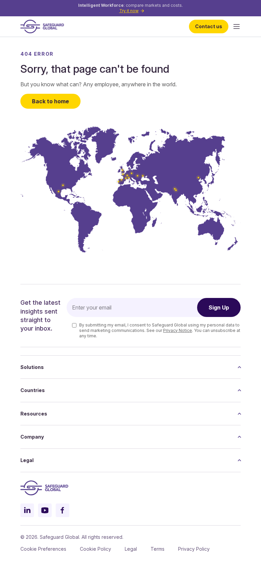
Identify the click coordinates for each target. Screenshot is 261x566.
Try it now (129, 10)
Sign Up (219, 307)
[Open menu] (236, 26)
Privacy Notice (177, 330)
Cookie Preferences (43, 549)
